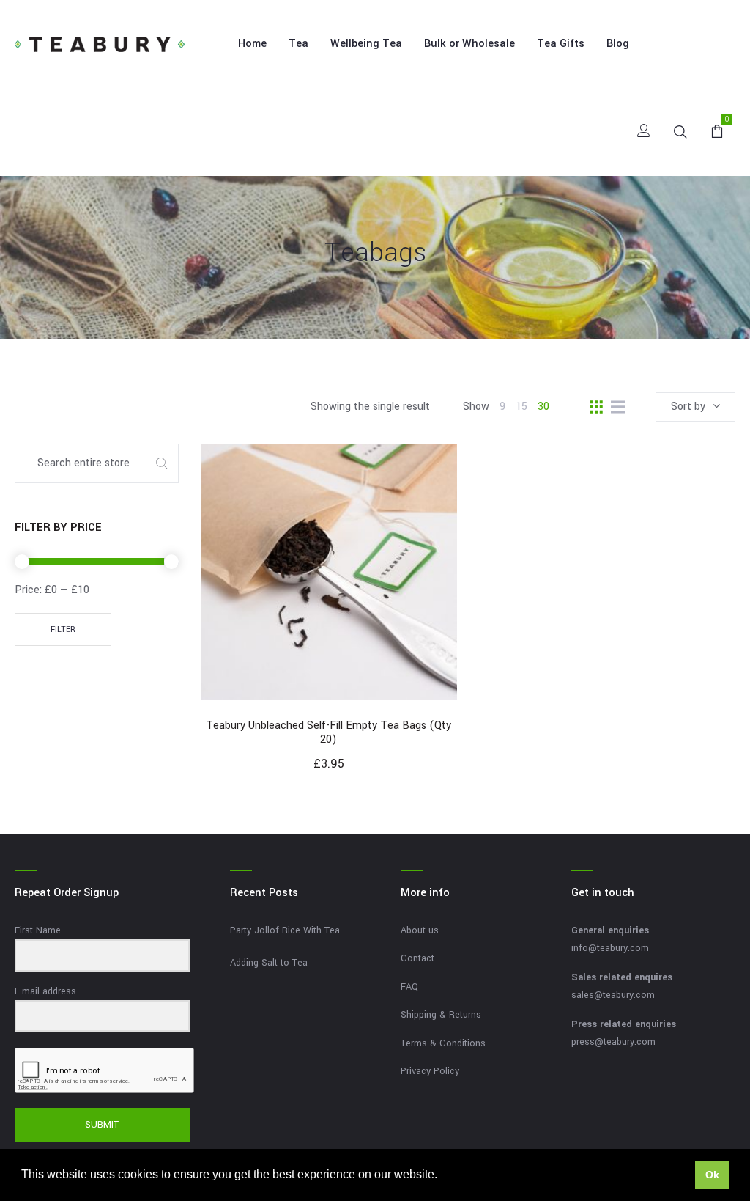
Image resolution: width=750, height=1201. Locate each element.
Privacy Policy (430, 1071)
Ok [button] (712, 1174)
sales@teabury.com (613, 995)
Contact (417, 958)
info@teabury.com (610, 948)
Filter (63, 629)
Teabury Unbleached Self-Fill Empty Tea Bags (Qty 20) (328, 732)
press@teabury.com (613, 1041)
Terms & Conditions (443, 1043)
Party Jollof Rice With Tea (285, 930)
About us (420, 930)
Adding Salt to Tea (269, 962)
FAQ (409, 987)
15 (521, 406)
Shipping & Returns (441, 1014)
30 (543, 406)
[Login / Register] (643, 132)
